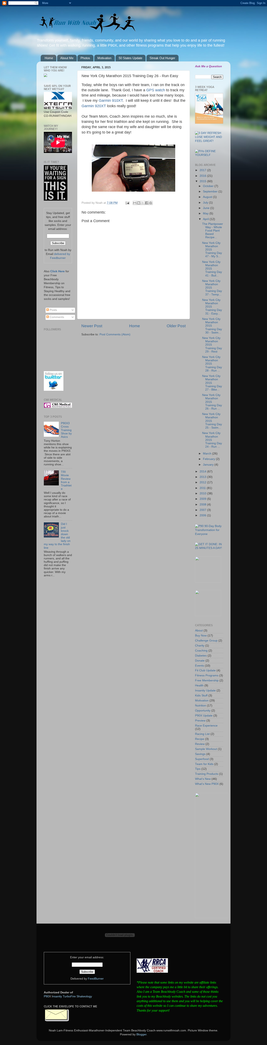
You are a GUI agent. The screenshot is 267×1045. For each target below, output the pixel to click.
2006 (203, 515)
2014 (203, 471)
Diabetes (201, 655)
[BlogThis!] (139, 203)
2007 (203, 510)
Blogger (141, 1034)
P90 (46, 996)
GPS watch (155, 90)
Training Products (206, 773)
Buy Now (201, 635)
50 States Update (130, 58)
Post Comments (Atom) (114, 334)
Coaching (201, 650)
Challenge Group (206, 640)
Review (200, 744)
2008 (203, 504)
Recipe (199, 739)
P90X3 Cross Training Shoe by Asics (66, 430)
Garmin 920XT (94, 106)
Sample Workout (206, 749)
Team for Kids (204, 764)
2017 (203, 170)
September (210, 191)
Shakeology (84, 996)
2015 (203, 181)
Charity (199, 645)
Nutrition (200, 705)
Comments (56, 317)
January (208, 464)
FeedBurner (96, 978)
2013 (203, 477)
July (206, 202)
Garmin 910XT (111, 100)
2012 (203, 482)
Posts (53, 310)
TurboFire (69, 996)
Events (199, 665)
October (208, 186)
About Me (66, 58)
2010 (203, 493)
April (206, 219)
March (207, 453)
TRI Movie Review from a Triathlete (66, 480)
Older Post (176, 326)
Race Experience (206, 725)
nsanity (57, 996)
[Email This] (135, 203)
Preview (200, 720)
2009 (203, 498)
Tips (197, 768)
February (209, 459)
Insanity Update (205, 690)
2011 (203, 488)
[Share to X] (143, 203)
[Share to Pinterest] (151, 203)
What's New (203, 778)
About (199, 630)
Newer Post (91, 326)
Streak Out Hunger (162, 58)
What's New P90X (207, 783)
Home (49, 58)
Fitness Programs (206, 675)
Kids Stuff (201, 695)
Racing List (202, 734)
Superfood (202, 759)
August (208, 197)
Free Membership (207, 680)
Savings (200, 754)
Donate (200, 660)
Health (199, 685)
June (206, 208)
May (206, 213)
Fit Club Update (205, 670)
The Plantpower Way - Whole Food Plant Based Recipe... (212, 230)
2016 (203, 175)
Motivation (104, 58)
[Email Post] (127, 202)
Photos (85, 58)
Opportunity (202, 710)
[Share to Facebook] (147, 203)
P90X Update (204, 715)
